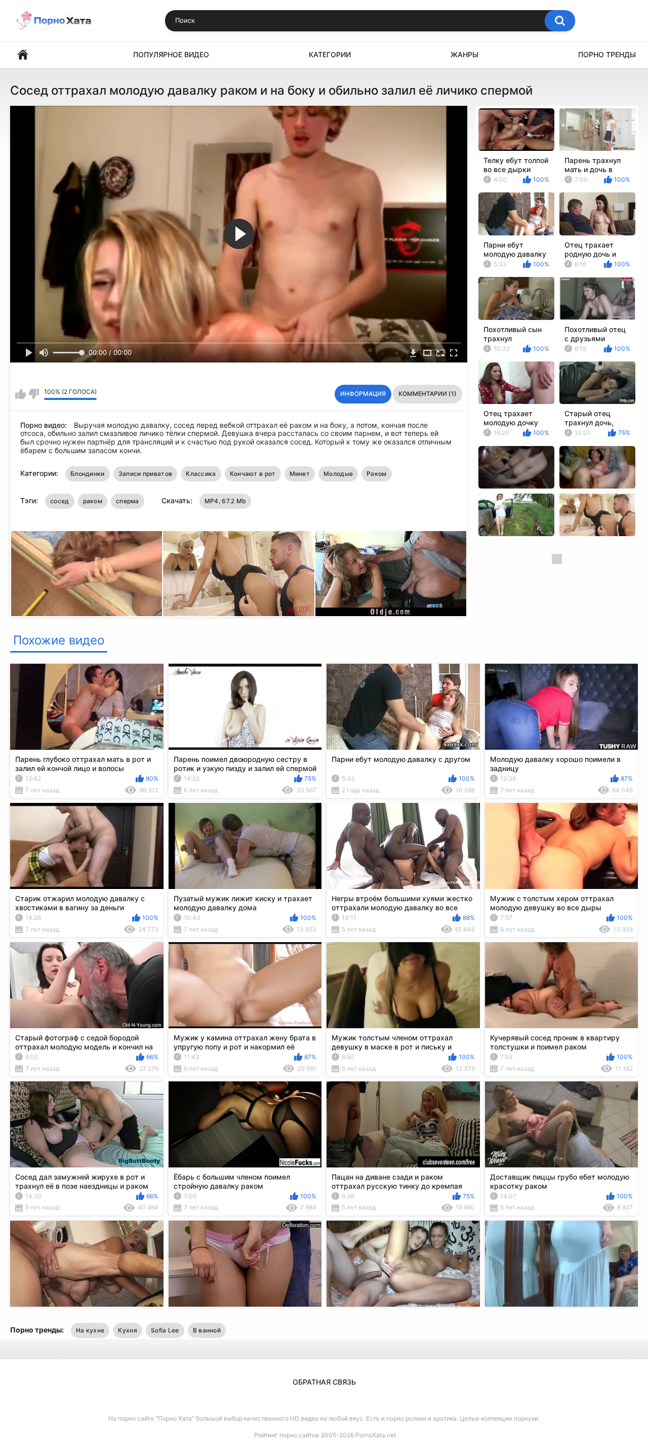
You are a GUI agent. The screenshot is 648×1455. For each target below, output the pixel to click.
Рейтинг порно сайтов (286, 1435)
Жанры (464, 54)
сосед (59, 501)
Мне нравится (20, 394)
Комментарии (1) (427, 393)
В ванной (207, 1330)
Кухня (127, 1330)
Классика (201, 473)
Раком (377, 473)
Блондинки (87, 473)
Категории (330, 54)
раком (93, 501)
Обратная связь (324, 1382)
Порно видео (22, 55)
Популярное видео (171, 54)
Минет (300, 473)
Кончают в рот (253, 473)
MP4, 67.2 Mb (226, 501)
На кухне (90, 1330)
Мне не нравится (33, 394)
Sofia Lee (165, 1330)
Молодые (338, 473)
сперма (127, 501)
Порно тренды (607, 54)
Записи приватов (145, 473)
